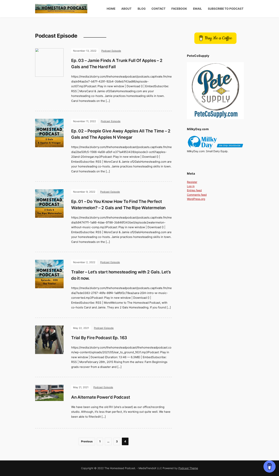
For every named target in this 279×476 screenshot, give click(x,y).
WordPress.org (196, 198)
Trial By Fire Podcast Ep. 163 (99, 337)
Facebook (179, 8)
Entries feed (194, 190)
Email (197, 8)
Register (192, 182)
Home (111, 8)
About (126, 8)
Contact (158, 8)
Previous (87, 441)
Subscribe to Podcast (226, 8)
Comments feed (197, 194)
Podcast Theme (188, 468)
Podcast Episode (111, 50)
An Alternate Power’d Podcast (100, 397)
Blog (142, 8)
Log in (191, 186)
